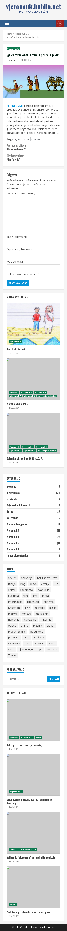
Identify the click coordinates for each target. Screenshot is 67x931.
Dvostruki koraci (33, 324)
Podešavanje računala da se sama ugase (33, 887)
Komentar (21, 193)
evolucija (13, 596)
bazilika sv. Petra (47, 578)
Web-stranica (15, 261)
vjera (11, 649)
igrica (17, 139)
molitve (26, 613)
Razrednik (14, 447)
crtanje (45, 584)
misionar (35, 139)
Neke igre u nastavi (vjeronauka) (33, 720)
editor (11, 590)
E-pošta (19, 249)
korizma (49, 602)
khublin (12, 60)
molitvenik (41, 613)
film (25, 596)
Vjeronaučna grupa (17, 524)
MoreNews (31, 927)
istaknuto (12, 499)
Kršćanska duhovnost (18, 505)
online (24, 625)
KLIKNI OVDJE (15, 106)
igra (35, 596)
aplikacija (26, 578)
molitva (12, 613)
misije (26, 139)
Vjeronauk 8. (29, 396)
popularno (36, 631)
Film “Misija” (15, 157)
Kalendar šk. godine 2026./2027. (33, 433)
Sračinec (39, 637)
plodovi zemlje (17, 631)
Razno (10, 512)
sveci (27, 643)
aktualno (14, 392)
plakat (50, 625)
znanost (52, 649)
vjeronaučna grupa (30, 649)
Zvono (12, 655)
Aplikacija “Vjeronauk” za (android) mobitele (33, 833)
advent (12, 578)
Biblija (12, 584)
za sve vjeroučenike (47, 396)
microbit (39, 608)
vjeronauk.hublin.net (33, 6)
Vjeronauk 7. (15, 396)
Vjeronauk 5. (26, 392)
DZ (56, 584)
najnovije (13, 619)
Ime (17, 237)
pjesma (37, 625)
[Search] (49, 23)
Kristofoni (14, 608)
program (13, 637)
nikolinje (46, 619)
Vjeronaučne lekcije (33, 379)
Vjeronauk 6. (13, 49)
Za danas (60, 23)
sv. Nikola (14, 643)
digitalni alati (14, 493)
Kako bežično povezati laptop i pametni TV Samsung (33, 775)
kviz (27, 608)
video (52, 643)
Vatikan (39, 643)
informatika (15, 602)
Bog (22, 584)
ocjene (12, 625)
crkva (33, 584)
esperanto (26, 590)
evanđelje (43, 590)
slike (26, 637)
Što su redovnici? (17, 147)
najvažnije (30, 619)
